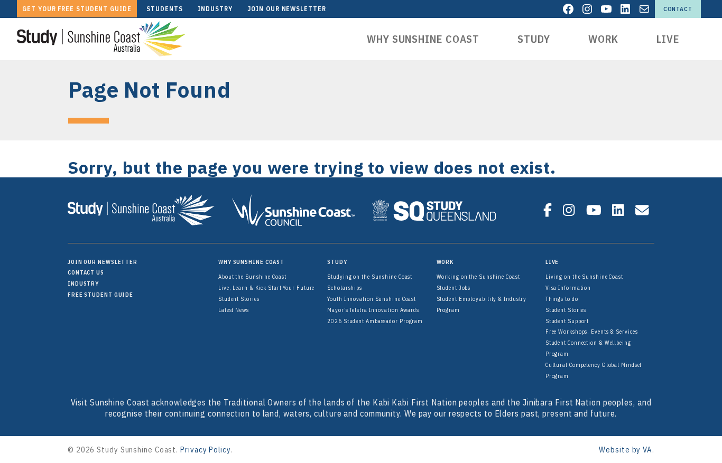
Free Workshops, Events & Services (591, 331)
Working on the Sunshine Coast (478, 276)
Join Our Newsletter (102, 262)
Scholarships (344, 287)
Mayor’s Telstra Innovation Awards (373, 310)
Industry (83, 283)
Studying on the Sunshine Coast (369, 276)
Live (668, 39)
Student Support (567, 321)
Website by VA (625, 450)
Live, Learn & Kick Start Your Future (266, 287)
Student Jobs (454, 287)
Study (533, 39)
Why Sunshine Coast (423, 39)
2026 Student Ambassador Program (375, 321)
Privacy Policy (205, 450)
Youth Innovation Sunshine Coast (371, 299)
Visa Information (568, 287)
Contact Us (86, 272)
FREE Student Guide (100, 294)
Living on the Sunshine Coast (584, 276)
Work (603, 39)
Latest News (233, 310)
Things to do (561, 299)
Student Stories (239, 299)
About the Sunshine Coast (252, 276)
